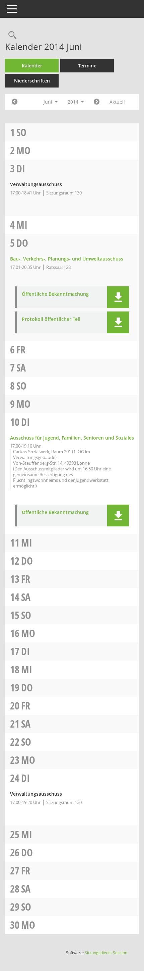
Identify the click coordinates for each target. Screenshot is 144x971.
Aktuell (117, 102)
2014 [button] (74, 102)
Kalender (32, 65)
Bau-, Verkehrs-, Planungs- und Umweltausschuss (66, 258)
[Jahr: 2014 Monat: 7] (96, 102)
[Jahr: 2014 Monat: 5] (14, 102)
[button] (118, 297)
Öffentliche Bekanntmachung (55, 294)
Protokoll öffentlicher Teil (51, 319)
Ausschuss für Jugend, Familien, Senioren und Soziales (72, 438)
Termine (87, 65)
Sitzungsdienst (106, 953)
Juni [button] (49, 102)
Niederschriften (32, 80)
